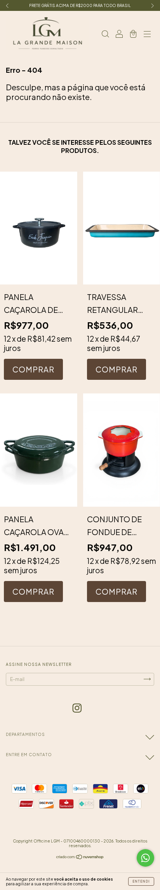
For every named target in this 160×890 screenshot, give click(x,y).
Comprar (33, 369)
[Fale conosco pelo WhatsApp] (145, 858)
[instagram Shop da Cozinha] (77, 708)
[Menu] (147, 33)
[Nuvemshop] (80, 858)
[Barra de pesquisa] (105, 33)
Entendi (141, 881)
